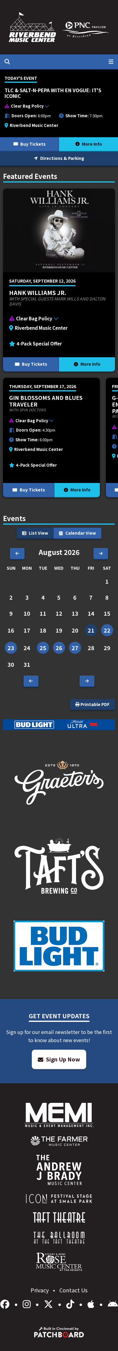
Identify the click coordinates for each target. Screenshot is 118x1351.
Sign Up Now (62, 1059)
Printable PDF (95, 704)
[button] (56, 107)
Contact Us (73, 1290)
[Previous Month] (17, 553)
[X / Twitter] (49, 1303)
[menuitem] (59, 1141)
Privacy (40, 1290)
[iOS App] (92, 1303)
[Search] (7, 61)
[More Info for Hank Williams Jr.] (59, 280)
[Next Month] (100, 553)
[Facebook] (5, 1303)
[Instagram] (28, 1303)
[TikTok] (71, 1303)
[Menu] (111, 61)
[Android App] (113, 1303)
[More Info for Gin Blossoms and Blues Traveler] (51, 437)
